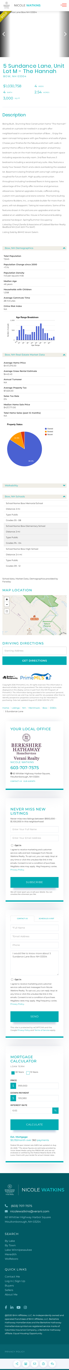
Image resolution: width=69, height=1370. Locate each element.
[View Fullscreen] (6, 611)
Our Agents (29, 781)
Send (34, 1016)
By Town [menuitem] (10, 1245)
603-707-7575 (24, 767)
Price (13, 1080)
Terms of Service (42, 1030)
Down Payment (19, 1092)
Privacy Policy (17, 870)
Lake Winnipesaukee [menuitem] (18, 1249)
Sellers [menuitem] (9, 1290)
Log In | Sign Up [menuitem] (15, 1281)
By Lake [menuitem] (10, 1240)
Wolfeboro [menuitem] (11, 1258)
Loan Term (17, 1066)
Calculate (34, 1124)
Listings (16, 708)
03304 (53, 708)
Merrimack (34, 708)
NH (24, 708)
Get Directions (34, 660)
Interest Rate (18, 1105)
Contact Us (16, 781)
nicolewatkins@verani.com (29, 1211)
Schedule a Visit (46, 918)
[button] (5, 34)
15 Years (34, 1072)
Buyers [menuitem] (9, 1285)
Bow (45, 708)
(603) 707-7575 (21, 1206)
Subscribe (34, 882)
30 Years (19, 1072)
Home (5, 708)
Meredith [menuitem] (11, 1254)
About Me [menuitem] (11, 1294)
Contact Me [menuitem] (12, 1276)
